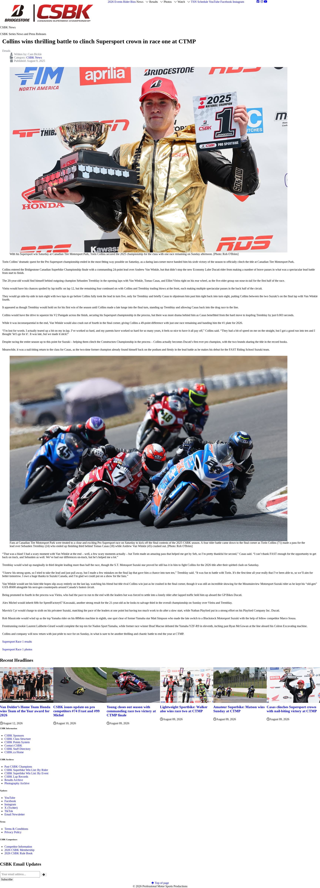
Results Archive (13, 780)
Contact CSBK (13, 745)
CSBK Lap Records (16, 776)
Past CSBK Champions (18, 766)
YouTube (9, 797)
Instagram (10, 804)
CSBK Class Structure (17, 738)
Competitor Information (18, 846)
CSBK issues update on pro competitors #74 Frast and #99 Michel (76, 711)
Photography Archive (16, 783)
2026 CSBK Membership (19, 850)
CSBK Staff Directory (17, 748)
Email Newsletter (14, 814)
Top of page (161, 882)
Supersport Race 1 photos (17, 649)
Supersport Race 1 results (17, 641)
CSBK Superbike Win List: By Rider (26, 770)
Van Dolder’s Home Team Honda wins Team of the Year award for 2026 (25, 711)
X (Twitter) (11, 807)
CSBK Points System (17, 742)
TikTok (8, 811)
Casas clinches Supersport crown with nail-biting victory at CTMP (292, 709)
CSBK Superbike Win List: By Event (26, 773)
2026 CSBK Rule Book (18, 853)
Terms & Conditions (16, 828)
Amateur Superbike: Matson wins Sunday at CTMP (239, 709)
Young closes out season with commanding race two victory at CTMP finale (131, 711)
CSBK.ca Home (14, 752)
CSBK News (34, 57)
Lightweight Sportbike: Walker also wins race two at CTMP (183, 709)
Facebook (10, 801)
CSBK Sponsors (14, 735)
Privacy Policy (12, 832)
